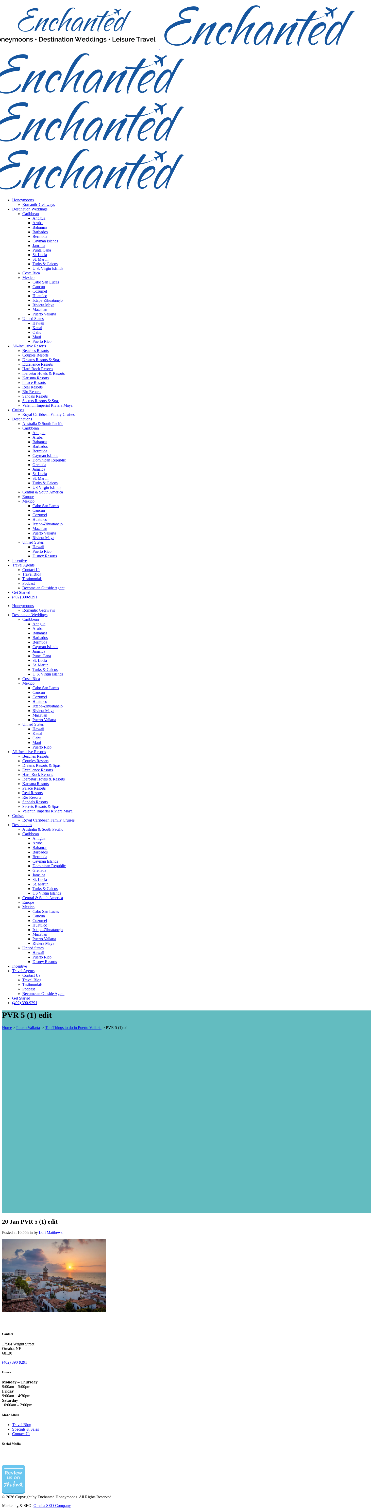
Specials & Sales (25, 1429)
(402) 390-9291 (14, 1362)
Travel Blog (21, 1424)
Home (7, 1027)
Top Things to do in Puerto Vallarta (73, 1027)
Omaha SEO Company (52, 1505)
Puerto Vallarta (28, 1027)
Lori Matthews (50, 1232)
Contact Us (21, 1434)
